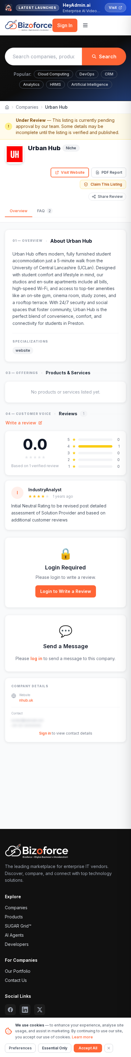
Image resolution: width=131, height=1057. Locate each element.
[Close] (108, 1048)
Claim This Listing (106, 184)
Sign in (45, 733)
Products (14, 916)
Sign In (65, 25)
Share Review (110, 196)
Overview (18, 211)
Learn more (82, 1037)
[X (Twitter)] (39, 1009)
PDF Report (111, 172)
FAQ (44, 211)
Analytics (31, 84)
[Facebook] (10, 1009)
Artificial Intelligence (89, 84)
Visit (113, 7)
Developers (17, 944)
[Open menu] (85, 25)
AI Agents (14, 935)
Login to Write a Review (65, 591)
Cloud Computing (53, 74)
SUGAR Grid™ (18, 925)
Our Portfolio (17, 971)
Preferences (20, 1048)
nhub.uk (26, 700)
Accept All (88, 1048)
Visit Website (73, 172)
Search (107, 56)
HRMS (55, 84)
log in (36, 658)
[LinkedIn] (24, 1009)
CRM (109, 74)
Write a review (20, 422)
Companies (27, 107)
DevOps (87, 74)
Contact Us (16, 980)
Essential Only (54, 1048)
